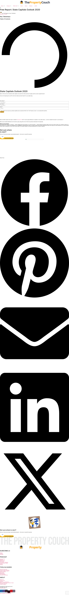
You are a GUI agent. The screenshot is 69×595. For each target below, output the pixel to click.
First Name (2, 100)
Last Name (2, 103)
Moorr (22, 5)
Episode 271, (19, 119)
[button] (34, 192)
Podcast (8, 5)
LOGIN (35, 5)
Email (1, 106)
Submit (2, 111)
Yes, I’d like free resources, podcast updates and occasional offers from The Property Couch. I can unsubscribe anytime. (24, 110)
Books (26, 5)
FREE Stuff (15, 5)
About (2, 5)
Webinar (30, 5)
